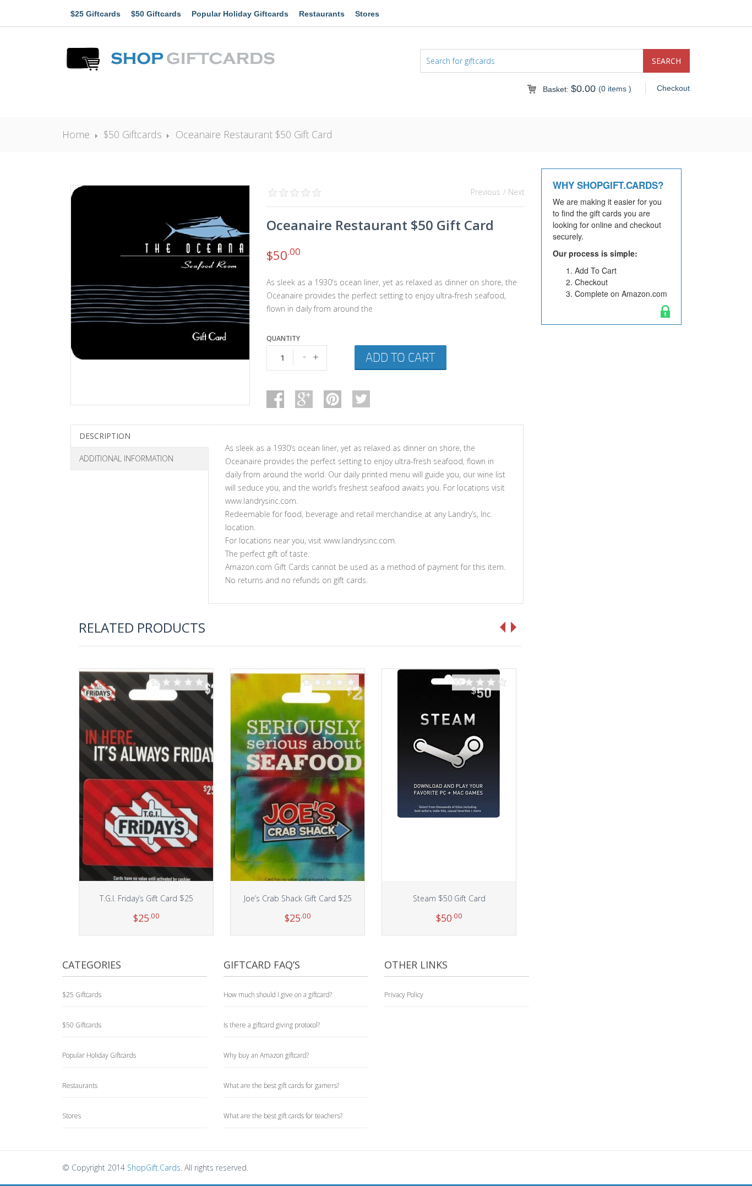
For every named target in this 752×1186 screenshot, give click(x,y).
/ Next (514, 192)
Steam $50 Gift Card (449, 898)
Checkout (673, 88)
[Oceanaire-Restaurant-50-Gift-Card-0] (160, 273)
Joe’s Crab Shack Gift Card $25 (298, 898)
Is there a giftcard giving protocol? (272, 1025)
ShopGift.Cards (154, 1167)
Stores (367, 13)
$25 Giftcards (95, 13)
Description (104, 436)
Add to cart (400, 357)
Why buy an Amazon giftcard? (266, 1055)
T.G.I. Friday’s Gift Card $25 (146, 898)
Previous (485, 192)
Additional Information (126, 458)
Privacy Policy (403, 994)
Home (76, 134)
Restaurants (322, 13)
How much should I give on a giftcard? (278, 994)
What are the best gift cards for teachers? (283, 1115)
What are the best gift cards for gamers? (281, 1085)
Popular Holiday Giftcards (240, 13)
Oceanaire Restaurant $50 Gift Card (254, 134)
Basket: (569, 89)
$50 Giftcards (156, 13)
